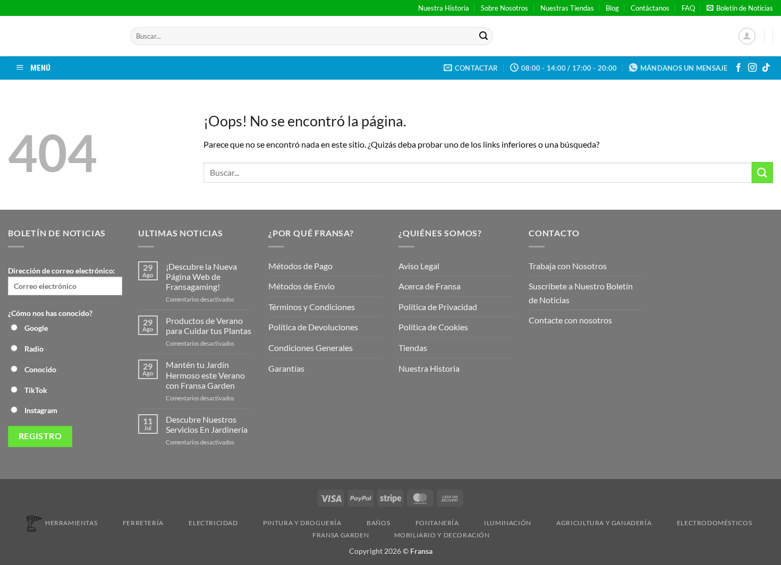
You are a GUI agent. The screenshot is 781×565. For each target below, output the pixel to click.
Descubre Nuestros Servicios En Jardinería (207, 424)
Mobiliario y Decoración (442, 535)
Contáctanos (650, 8)
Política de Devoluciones (313, 327)
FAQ (688, 8)
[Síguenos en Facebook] (738, 68)
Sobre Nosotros (504, 8)
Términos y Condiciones (311, 307)
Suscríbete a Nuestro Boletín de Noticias (581, 293)
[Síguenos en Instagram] (752, 68)
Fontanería (437, 523)
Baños (378, 523)
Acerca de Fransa (429, 286)
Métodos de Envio (301, 286)
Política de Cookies (433, 327)
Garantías (286, 368)
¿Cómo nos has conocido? (50, 313)
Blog (612, 8)
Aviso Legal (418, 266)
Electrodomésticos (714, 523)
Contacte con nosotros (570, 320)
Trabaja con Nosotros (568, 266)
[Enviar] (483, 36)
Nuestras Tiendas (567, 8)
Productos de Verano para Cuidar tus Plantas (208, 325)
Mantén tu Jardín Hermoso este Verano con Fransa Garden (205, 374)
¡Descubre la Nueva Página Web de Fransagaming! (201, 276)
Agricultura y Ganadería (603, 523)
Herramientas (71, 523)
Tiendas (412, 348)
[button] (740, 8)
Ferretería (143, 523)
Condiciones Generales (310, 348)
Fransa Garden (340, 535)
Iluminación (507, 523)
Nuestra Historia (443, 8)
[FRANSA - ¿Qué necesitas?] (61, 36)
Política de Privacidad (437, 307)
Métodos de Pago (300, 266)
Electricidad (213, 523)
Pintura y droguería (302, 523)
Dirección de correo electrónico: (61, 270)
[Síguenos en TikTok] (766, 68)
